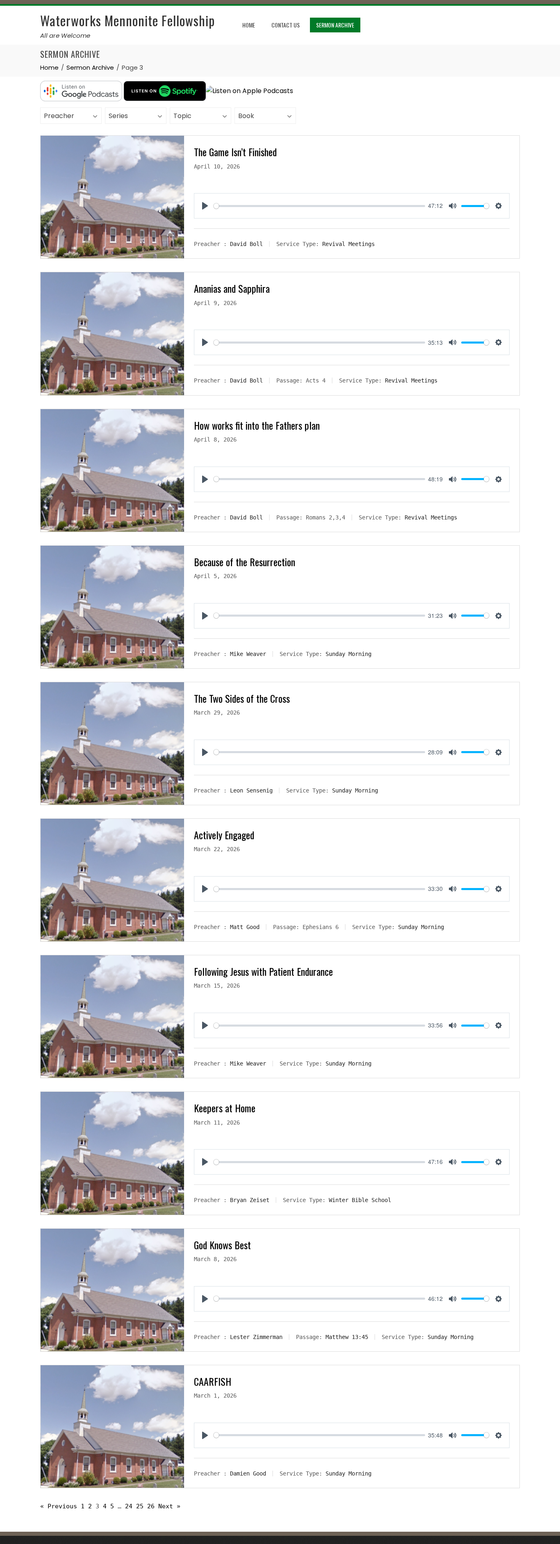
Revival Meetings (348, 244)
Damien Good (248, 1473)
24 (128, 1506)
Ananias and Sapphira (232, 288)
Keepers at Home (224, 1107)
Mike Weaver (248, 654)
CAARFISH (212, 1381)
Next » (169, 1506)
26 (151, 1506)
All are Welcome (65, 35)
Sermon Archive (335, 24)
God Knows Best (222, 1244)
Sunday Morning (348, 654)
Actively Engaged (224, 834)
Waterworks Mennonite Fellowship (127, 20)
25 (139, 1506)
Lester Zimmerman (256, 1336)
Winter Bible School (360, 1200)
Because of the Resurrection (244, 561)
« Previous (58, 1506)
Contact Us (285, 24)
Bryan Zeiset (249, 1200)
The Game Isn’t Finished (235, 151)
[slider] (319, 206)
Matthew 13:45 (347, 1336)
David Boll (246, 244)
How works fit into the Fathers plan (257, 425)
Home (248, 24)
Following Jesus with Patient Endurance (263, 971)
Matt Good (245, 927)
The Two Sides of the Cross (242, 698)
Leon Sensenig (251, 790)
